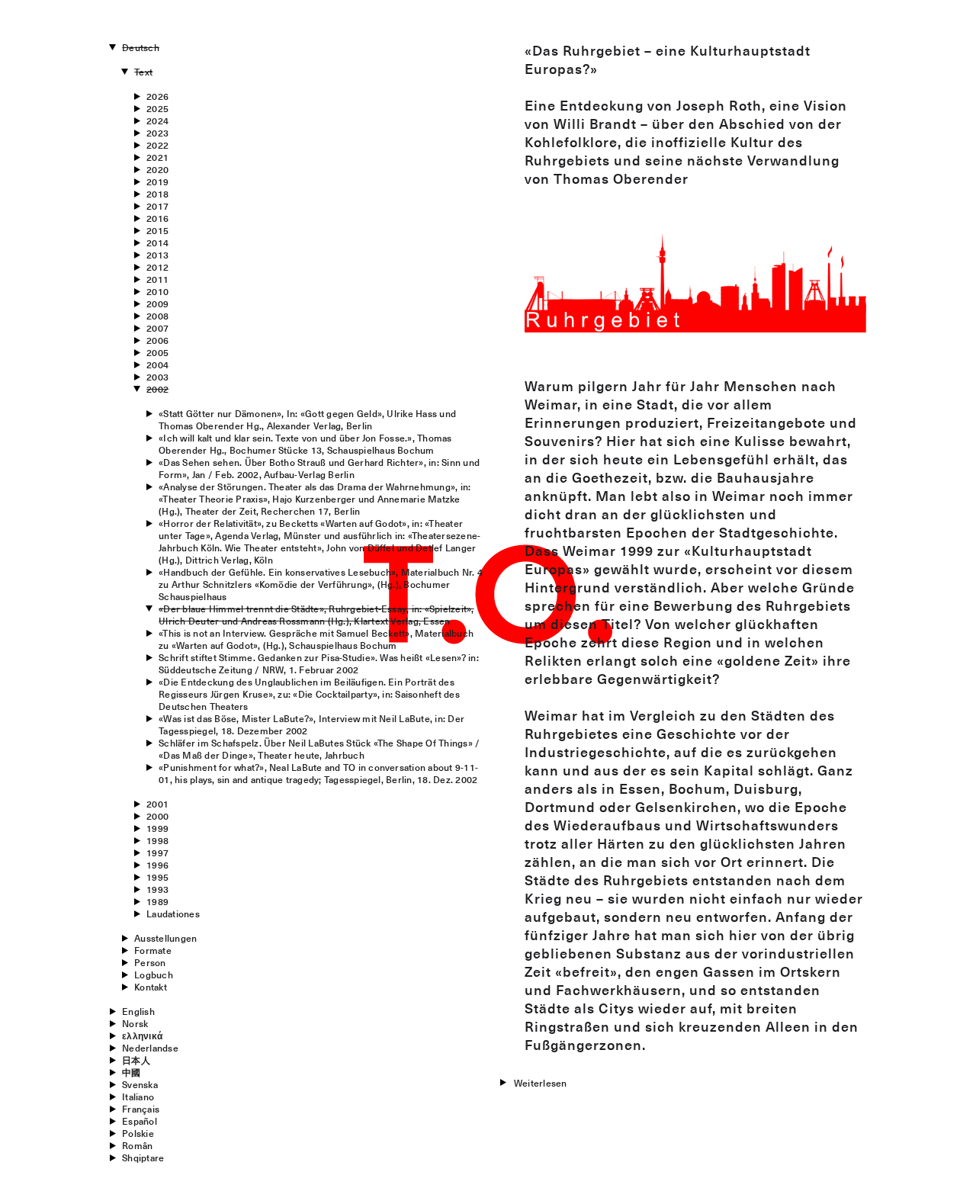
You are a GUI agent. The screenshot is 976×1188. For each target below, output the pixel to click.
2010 (157, 291)
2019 (157, 181)
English (138, 1011)
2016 (157, 218)
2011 (157, 279)
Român (137, 1145)
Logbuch (153, 974)
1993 (157, 889)
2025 (157, 108)
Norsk (135, 1023)
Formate (153, 950)
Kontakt (150, 987)
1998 (157, 840)
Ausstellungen (165, 938)
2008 (157, 316)
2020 (157, 169)
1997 (157, 852)
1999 (157, 828)
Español (139, 1121)
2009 (157, 303)
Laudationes (173, 913)
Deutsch (140, 47)
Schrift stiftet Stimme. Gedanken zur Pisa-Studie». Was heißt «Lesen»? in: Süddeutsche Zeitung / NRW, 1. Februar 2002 (319, 663)
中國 (131, 1072)
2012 (157, 267)
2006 (157, 340)
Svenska (140, 1084)
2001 (157, 804)
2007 (157, 328)
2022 (157, 145)
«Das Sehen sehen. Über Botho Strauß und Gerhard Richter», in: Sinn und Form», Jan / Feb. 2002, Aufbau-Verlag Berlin (319, 468)
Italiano (138, 1096)
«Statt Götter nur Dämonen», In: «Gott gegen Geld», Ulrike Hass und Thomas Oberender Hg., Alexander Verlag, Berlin (307, 419)
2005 (157, 352)
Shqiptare (143, 1157)
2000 (157, 816)
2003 (157, 377)
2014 (157, 242)
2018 (157, 194)
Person (149, 962)
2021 (157, 157)
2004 (157, 364)
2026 (157, 96)
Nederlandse (150, 1048)
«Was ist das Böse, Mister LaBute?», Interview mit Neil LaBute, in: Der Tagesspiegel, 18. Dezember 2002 (311, 724)
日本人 (136, 1060)
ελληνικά (142, 1035)
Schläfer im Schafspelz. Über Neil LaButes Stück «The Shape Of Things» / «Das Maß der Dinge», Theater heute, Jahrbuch (319, 749)
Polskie (138, 1133)
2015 (157, 230)
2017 (157, 206)
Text (143, 72)
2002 (157, 389)
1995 (157, 877)
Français (140, 1109)
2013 (157, 255)
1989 (157, 901)
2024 (157, 120)
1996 (157, 865)
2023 (157, 133)
